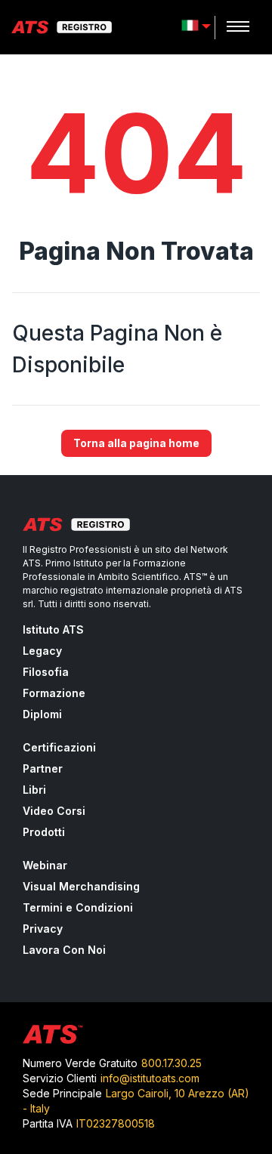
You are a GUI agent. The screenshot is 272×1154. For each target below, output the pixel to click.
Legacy (42, 650)
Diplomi (42, 714)
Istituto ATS (53, 629)
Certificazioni (59, 747)
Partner (43, 768)
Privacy (43, 928)
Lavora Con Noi (64, 949)
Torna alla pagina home (136, 443)
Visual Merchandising (81, 886)
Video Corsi (54, 810)
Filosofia (46, 671)
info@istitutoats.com (149, 1078)
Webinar (45, 865)
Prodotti (44, 831)
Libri (34, 789)
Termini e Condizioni (78, 907)
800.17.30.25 (171, 1063)
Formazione (54, 693)
